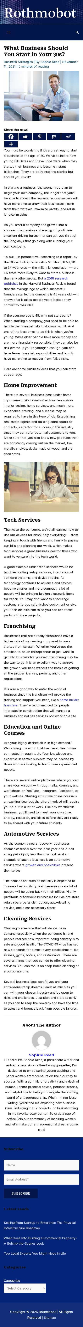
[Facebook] (11, 136)
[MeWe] (68, 136)
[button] (77, 32)
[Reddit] (25, 136)
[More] (11, 144)
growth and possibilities (42, 865)
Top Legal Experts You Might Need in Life (35, 1253)
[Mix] (54, 136)
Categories (12, 1281)
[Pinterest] (39, 136)
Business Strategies (18, 62)
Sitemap (50, 1317)
